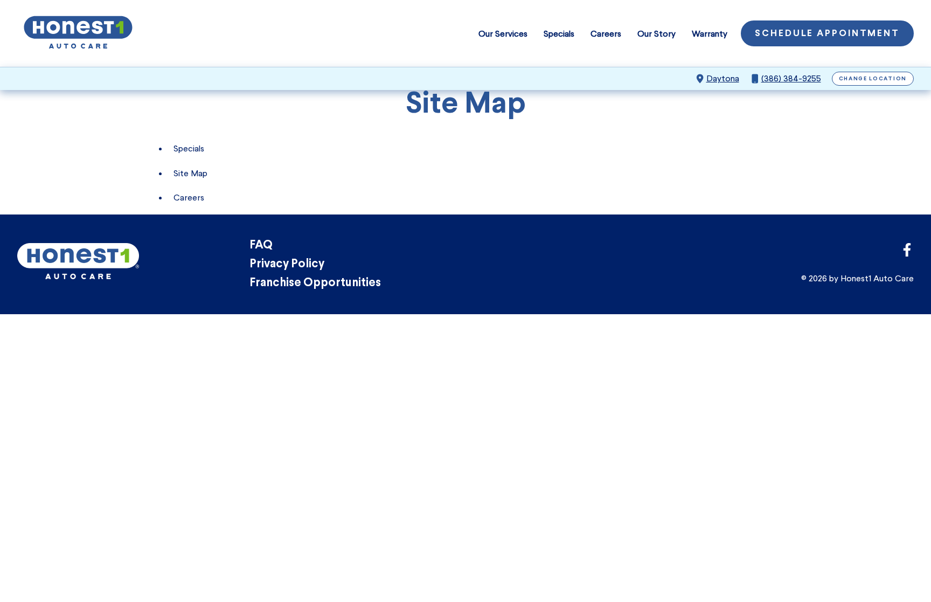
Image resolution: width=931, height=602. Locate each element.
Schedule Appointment (827, 34)
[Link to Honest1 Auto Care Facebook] (907, 253)
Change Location (873, 79)
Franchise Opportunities (315, 283)
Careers (605, 33)
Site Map (190, 173)
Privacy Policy (286, 264)
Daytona (722, 78)
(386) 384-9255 (791, 78)
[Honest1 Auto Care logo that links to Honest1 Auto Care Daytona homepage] (78, 33)
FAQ (261, 245)
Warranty (709, 33)
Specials (559, 33)
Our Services (502, 33)
